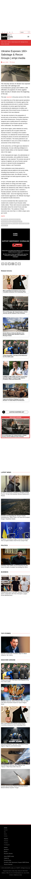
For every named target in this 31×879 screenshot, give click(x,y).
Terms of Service (8, 864)
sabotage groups (6, 223)
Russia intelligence (6, 221)
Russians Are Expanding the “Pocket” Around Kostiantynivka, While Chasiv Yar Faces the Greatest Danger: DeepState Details (15, 517)
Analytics (6, 842)
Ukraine (5, 829)
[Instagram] (12, 32)
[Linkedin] (7, 32)
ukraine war (4, 225)
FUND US (6, 858)
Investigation (7, 844)
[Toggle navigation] (28, 36)
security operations (24, 223)
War (5, 831)
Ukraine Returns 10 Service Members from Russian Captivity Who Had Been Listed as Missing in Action (13, 334)
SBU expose (15, 223)
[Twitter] (2, 32)
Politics (6, 847)
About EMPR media (9, 856)
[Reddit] (2, 264)
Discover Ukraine (8, 853)
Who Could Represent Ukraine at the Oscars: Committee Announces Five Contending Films (14, 291)
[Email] (16, 264)
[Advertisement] (15, 15)
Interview (6, 840)
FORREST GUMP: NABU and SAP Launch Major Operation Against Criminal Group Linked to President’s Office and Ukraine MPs (15, 378)
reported (9, 97)
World (5, 834)
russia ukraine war (17, 221)
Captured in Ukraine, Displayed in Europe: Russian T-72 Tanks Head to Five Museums (13, 399)
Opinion (6, 838)
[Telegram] (19, 264)
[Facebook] (5, 32)
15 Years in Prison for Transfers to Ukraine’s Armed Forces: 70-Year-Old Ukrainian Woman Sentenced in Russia (15, 494)
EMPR (3, 216)
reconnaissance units (14, 219)
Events (5, 851)
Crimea (5, 836)
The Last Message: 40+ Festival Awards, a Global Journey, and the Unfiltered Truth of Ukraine (15, 312)
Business (6, 849)
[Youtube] (10, 32)
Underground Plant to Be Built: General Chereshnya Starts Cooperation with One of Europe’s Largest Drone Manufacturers (15, 593)
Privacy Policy (7, 860)
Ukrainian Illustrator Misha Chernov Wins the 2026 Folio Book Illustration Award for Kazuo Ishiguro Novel (14, 702)
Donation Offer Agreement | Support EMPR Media (16, 862)
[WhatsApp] (12, 264)
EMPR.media (5, 219)
